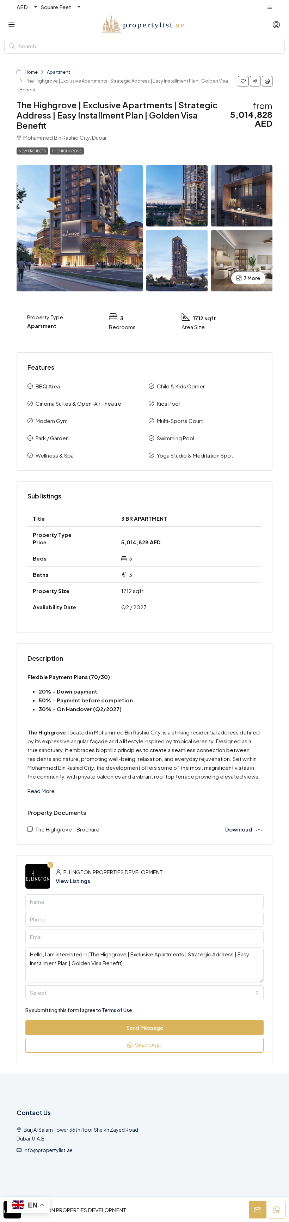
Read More (41, 790)
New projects (32, 151)
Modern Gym (52, 420)
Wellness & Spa (55, 455)
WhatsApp (148, 1045)
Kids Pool (168, 403)
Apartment (58, 72)
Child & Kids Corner (181, 386)
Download (239, 829)
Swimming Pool (175, 438)
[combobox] (144, 992)
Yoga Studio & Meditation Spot (195, 455)
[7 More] (241, 259)
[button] (243, 81)
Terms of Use (117, 1010)
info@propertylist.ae (48, 1150)
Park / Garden (52, 438)
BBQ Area (48, 386)
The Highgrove (67, 151)
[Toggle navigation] (269, 7)
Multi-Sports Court (180, 420)
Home (31, 72)
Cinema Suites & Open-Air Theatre (78, 403)
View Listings (73, 880)
